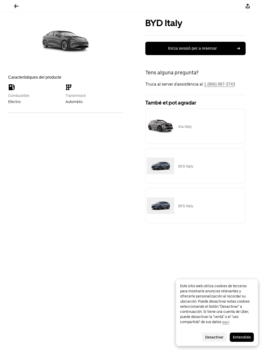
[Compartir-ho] (248, 6)
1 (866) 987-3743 (219, 84)
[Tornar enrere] (16, 6)
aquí (225, 322)
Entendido (242, 337)
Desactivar (214, 337)
